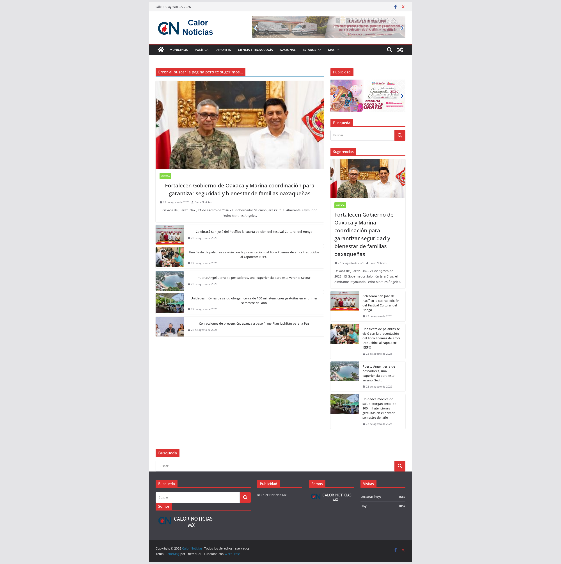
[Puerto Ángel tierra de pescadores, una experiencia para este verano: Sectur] (170, 281)
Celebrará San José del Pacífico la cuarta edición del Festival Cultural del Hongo (254, 232)
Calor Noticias (203, 202)
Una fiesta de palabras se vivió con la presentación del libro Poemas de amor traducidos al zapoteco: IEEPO (254, 254)
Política (201, 50)
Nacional (288, 50)
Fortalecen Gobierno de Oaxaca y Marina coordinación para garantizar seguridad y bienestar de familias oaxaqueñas (239, 189)
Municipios (179, 50)
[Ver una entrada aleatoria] (400, 49)
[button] (318, 50)
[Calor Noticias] (161, 49)
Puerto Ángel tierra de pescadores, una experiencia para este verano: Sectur (254, 278)
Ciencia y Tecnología (255, 50)
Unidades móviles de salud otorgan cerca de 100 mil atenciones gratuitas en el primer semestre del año (254, 300)
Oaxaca (165, 176)
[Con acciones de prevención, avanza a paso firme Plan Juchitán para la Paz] (170, 326)
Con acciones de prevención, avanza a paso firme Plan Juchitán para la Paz (254, 323)
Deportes (223, 50)
